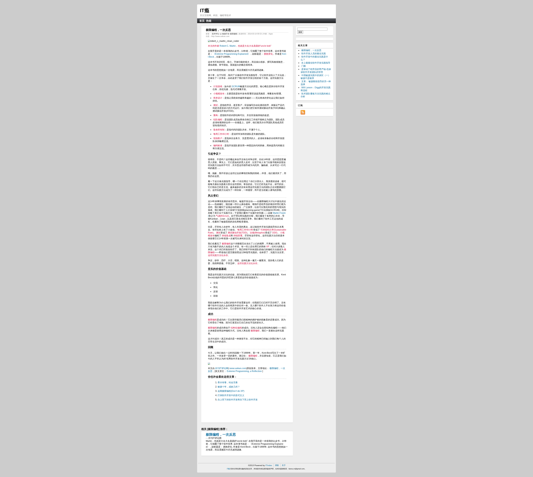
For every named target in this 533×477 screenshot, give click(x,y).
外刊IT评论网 (221, 368)
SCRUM (236, 86)
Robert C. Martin (228, 46)
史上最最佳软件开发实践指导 (315, 63)
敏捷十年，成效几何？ (229, 387)
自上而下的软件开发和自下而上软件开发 (238, 399)
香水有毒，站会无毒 (228, 382)
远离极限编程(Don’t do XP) (231, 391)
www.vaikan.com (237, 368)
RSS (303, 112)
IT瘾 (204, 10)
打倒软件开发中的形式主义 (231, 395)
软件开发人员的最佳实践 (313, 53)
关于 (284, 465)
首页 (202, 20)
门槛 (303, 66)
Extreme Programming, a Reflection (244, 371)
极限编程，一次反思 (221, 434)
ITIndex (268, 465)
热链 (208, 20)
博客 (277, 465)
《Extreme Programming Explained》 (231, 54)
